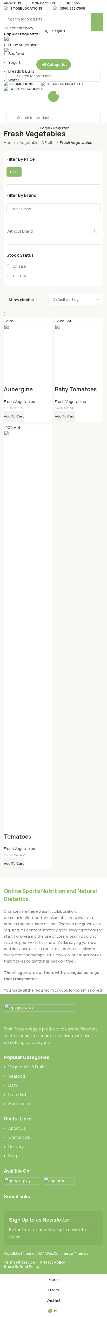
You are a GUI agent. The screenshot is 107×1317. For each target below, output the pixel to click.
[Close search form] (6, 6)
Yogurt (14, 62)
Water (13, 80)
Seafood (16, 53)
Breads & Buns (21, 71)
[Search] (97, 22)
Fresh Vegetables (23, 44)
